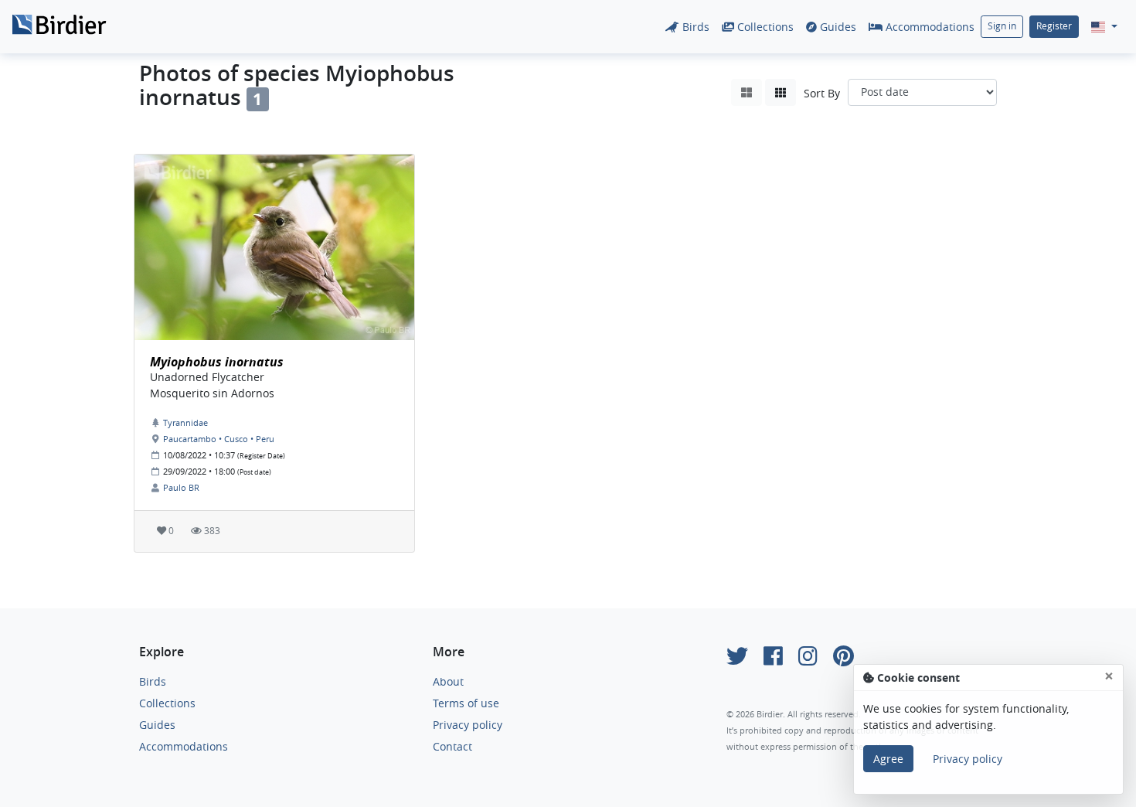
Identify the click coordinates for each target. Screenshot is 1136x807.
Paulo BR (181, 487)
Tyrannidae (185, 422)
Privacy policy (467, 724)
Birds (694, 26)
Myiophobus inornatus (217, 361)
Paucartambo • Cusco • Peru (218, 438)
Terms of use (466, 703)
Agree (888, 758)
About (448, 681)
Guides (836, 26)
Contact (452, 746)
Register (1054, 25)
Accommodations (928, 26)
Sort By (822, 93)
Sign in (1002, 25)
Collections (764, 26)
